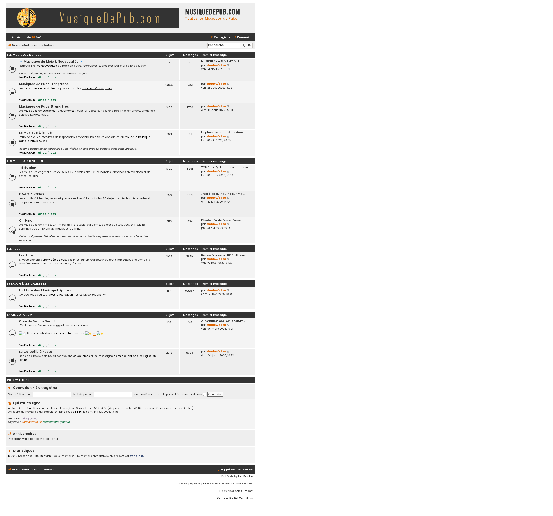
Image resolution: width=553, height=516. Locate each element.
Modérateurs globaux (56, 422)
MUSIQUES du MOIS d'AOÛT (220, 61)
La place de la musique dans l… (224, 132)
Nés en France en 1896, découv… (224, 255)
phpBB (202, 483)
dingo (42, 77)
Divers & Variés (31, 194)
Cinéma (25, 220)
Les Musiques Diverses (25, 161)
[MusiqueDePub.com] (94, 18)
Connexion (22, 387)
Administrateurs (31, 422)
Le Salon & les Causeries (27, 284)
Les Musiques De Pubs (24, 55)
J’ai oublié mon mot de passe (154, 394)
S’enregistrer (46, 387)
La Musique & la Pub (35, 133)
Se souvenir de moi (190, 394)
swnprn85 (137, 456)
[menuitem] (36, 37)
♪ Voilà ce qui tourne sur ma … (223, 194)
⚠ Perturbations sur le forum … (223, 321)
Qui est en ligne (26, 403)
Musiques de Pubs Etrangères (44, 106)
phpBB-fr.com (244, 491)
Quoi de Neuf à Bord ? (37, 321)
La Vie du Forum (19, 315)
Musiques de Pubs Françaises (44, 84)
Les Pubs (14, 249)
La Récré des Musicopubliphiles (45, 290)
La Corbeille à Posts (35, 352)
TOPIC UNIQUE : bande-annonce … (226, 167)
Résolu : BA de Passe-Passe (221, 220)
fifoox (52, 77)
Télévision (27, 168)
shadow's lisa (216, 65)
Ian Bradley (246, 476)
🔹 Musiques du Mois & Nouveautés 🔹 (51, 61)
